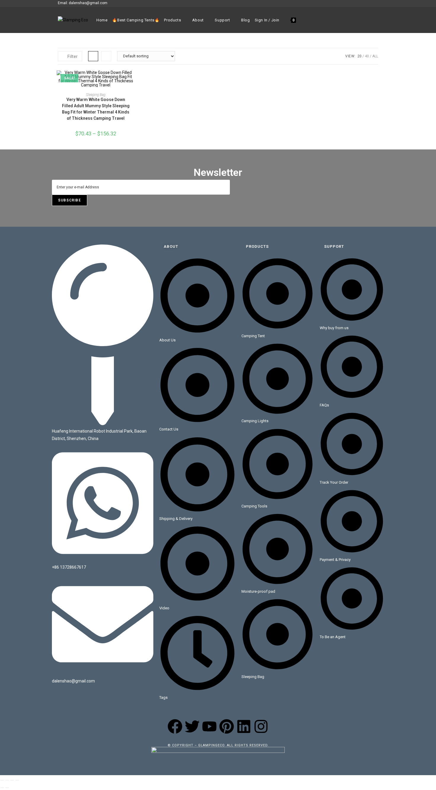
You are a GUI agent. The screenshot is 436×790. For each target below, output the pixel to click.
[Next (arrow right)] (7, 787)
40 (367, 56)
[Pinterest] (226, 726)
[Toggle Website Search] (302, 20)
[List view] (106, 56)
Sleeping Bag (95, 95)
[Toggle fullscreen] (7, 780)
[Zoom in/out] (2, 780)
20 (359, 56)
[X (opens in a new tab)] (349, 3)
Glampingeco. (212, 745)
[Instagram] (261, 726)
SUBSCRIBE (69, 200)
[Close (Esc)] (17, 780)
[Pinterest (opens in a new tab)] (362, 3)
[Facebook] (175, 726)
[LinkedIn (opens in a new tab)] (375, 3)
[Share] (12, 780)
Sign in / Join (267, 20)
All (375, 56)
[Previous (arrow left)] (2, 787)
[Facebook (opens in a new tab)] (356, 3)
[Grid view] (93, 56)
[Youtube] (209, 726)
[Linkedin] (243, 726)
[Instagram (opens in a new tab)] (369, 3)
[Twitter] (192, 726)
